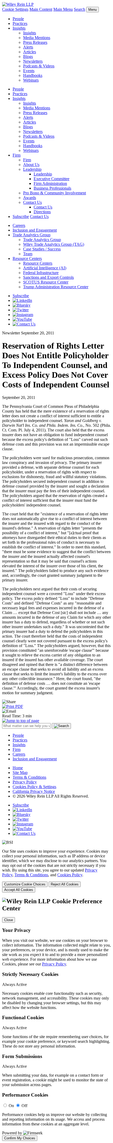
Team (27, 254)
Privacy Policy (25, 782)
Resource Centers (27, 258)
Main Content (40, 9)
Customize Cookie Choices (24, 884)
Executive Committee (51, 179)
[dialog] (56, 871)
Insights (19, 28)
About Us (31, 164)
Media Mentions (36, 37)
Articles (29, 52)
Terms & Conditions (29, 777)
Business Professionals (52, 188)
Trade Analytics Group (31, 235)
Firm (16, 155)
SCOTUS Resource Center (45, 282)
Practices (20, 23)
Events (28, 70)
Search (79, 9)
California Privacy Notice (34, 791)
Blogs (28, 56)
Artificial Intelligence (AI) (44, 268)
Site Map (20, 772)
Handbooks (32, 75)
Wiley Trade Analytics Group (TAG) (53, 244)
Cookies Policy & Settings (34, 786)
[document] (56, 1019)
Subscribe (21, 216)
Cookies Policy (69, 875)
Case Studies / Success (42, 249)
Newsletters (33, 61)
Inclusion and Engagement (35, 230)
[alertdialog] (56, 1019)
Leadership (32, 169)
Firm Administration (50, 183)
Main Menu (63, 9)
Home (18, 768)
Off (24, 1105)
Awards (29, 197)
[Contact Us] (24, 324)
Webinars (31, 80)
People (18, 19)
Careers (19, 225)
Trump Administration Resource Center (55, 287)
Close (8, 920)
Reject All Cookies (65, 884)
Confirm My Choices (19, 1138)
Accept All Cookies (18, 890)
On (11, 1105)
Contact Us (32, 202)
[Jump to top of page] (20, 720)
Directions (42, 212)
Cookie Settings (15, 9)
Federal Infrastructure (41, 272)
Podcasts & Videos (38, 66)
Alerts (28, 47)
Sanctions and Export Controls (48, 277)
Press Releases (35, 42)
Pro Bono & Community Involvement (54, 193)
